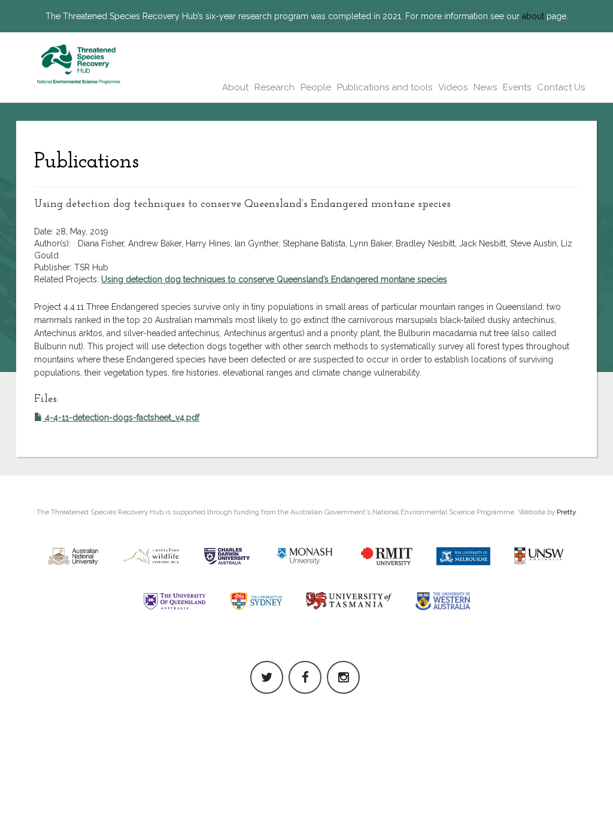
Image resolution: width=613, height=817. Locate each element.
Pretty (566, 512)
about (533, 16)
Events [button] (517, 87)
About (235, 87)
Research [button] (274, 87)
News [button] (485, 87)
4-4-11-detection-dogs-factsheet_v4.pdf (121, 417)
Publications (86, 162)
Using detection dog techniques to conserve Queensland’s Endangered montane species (274, 279)
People (316, 87)
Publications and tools (384, 87)
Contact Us (561, 87)
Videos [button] (453, 87)
